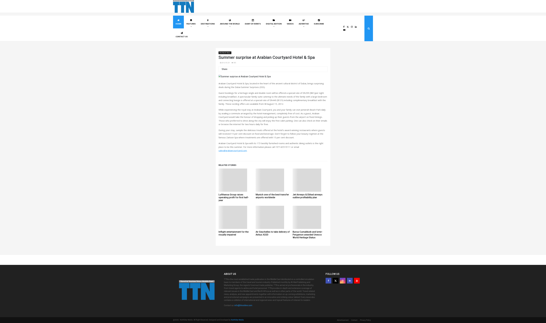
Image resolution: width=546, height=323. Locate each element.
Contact (354, 320)
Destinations (208, 23)
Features (191, 23)
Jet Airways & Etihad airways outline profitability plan (307, 196)
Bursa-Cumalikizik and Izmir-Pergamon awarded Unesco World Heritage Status (308, 234)
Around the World (230, 23)
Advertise (304, 23)
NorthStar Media (237, 320)
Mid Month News (224, 53)
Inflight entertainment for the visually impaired (234, 233)
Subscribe (319, 23)
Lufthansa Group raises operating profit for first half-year (234, 197)
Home (178, 23)
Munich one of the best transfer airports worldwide (272, 196)
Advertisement (343, 320)
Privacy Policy (365, 320)
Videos (290, 23)
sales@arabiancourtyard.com (233, 150)
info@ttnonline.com (243, 305)
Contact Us (182, 36)
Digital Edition (274, 23)
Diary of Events (253, 23)
